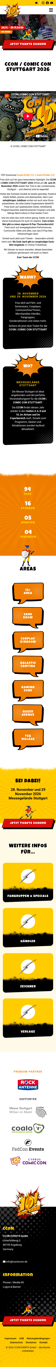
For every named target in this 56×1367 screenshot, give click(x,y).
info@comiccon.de (16, 1261)
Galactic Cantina (28, 665)
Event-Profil (23, 175)
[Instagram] (43, 2)
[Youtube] (51, 2)
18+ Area (28, 592)
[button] (52, 10)
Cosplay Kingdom (28, 640)
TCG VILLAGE (28, 738)
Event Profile (44, 175)
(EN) (53, 175)
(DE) (32, 175)
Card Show (28, 616)
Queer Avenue (28, 713)
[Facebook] (47, 2)
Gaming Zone (28, 689)
